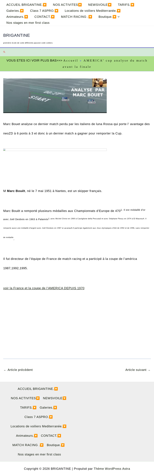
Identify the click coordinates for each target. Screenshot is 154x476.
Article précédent (18, 369)
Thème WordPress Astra (112, 468)
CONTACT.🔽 (44, 17)
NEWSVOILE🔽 (100, 4)
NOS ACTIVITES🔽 (67, 4)
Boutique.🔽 (107, 17)
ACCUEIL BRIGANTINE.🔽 (26, 4)
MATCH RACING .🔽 (76, 17)
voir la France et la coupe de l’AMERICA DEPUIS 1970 (43, 288)
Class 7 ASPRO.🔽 (44, 10)
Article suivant (138, 369)
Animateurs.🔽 (17, 17)
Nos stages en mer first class (28, 23)
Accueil (70, 60)
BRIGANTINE (16, 35)
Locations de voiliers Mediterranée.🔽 (93, 10)
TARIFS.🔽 (126, 4)
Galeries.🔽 (15, 10)
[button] (118, 17)
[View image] (55, 165)
